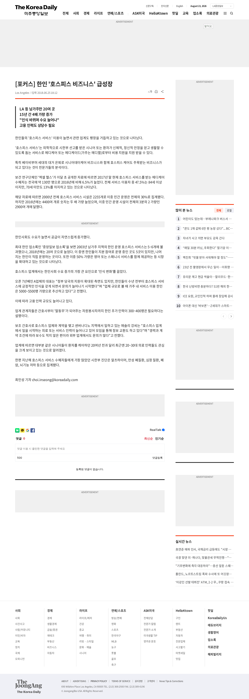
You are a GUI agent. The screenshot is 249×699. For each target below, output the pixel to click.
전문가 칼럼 (150, 624)
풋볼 (113, 653)
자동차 (50, 653)
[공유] (162, 91)
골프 (113, 659)
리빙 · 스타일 (86, 641)
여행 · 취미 (85, 635)
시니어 (82, 653)
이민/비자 (20, 635)
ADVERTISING (79, 681)
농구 (113, 647)
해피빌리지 (214, 654)
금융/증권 (52, 629)
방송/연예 (116, 618)
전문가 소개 (150, 629)
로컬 (229, 210)
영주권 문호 (150, 641)
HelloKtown (158, 13)
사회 (76, 13)
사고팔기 (180, 647)
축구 (113, 664)
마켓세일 (180, 653)
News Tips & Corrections (171, 681)
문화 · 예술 (85, 647)
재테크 (50, 635)
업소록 (197, 13)
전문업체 (180, 641)
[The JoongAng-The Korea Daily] (28, 686)
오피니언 (20, 659)
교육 (186, 13)
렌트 (178, 624)
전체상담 (148, 618)
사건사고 (20, 624)
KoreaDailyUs (217, 618)
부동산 (50, 641)
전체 (66, 13)
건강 (81, 624)
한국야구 (116, 635)
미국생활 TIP (150, 635)
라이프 (98, 13)
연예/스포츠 (115, 13)
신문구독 (149, 6)
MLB (113, 641)
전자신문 (165, 6)
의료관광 (213, 13)
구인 (178, 618)
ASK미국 (139, 13)
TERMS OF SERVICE (121, 681)
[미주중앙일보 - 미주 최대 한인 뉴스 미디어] (36, 10)
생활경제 (52, 624)
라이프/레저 (85, 618)
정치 (17, 647)
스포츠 (114, 629)
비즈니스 (52, 647)
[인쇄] (156, 91)
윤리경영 (139, 681)
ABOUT (64, 681)
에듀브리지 (214, 625)
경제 (86, 13)
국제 (17, 653)
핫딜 (175, 13)
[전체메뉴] (225, 13)
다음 (231, 316)
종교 (81, 629)
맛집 (178, 659)
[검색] (231, 13)
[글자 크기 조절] (150, 91)
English (179, 6)
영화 (113, 624)
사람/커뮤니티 (22, 629)
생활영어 (213, 632)
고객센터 (151, 681)
